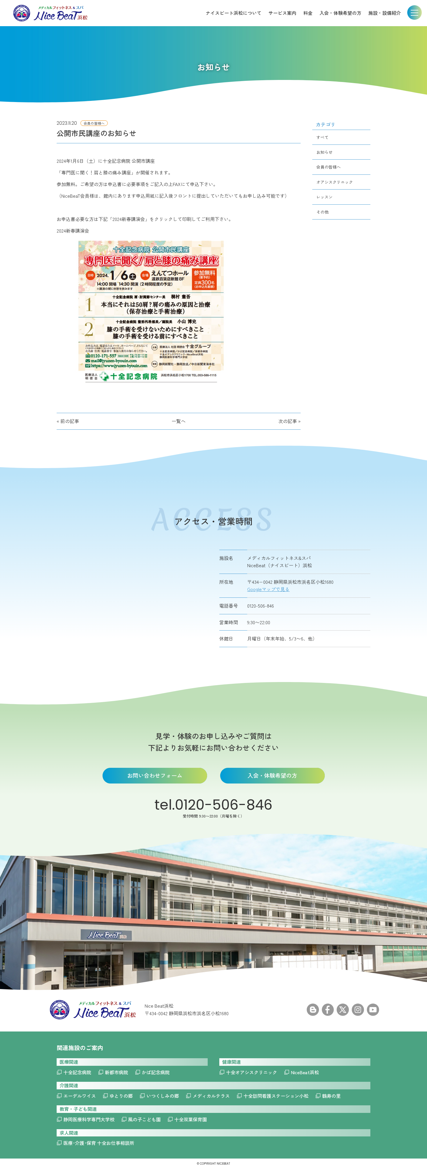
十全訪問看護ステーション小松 (275, 1095)
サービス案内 (282, 12)
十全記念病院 (77, 1072)
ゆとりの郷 (121, 1095)
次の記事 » (289, 420)
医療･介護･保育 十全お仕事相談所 (98, 1142)
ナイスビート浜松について (233, 12)
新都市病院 (116, 1072)
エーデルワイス (79, 1095)
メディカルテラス (211, 1095)
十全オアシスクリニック (251, 1072)
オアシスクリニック (334, 182)
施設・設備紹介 (384, 12)
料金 (308, 12)
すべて (322, 137)
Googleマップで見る (268, 589)
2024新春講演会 (73, 230)
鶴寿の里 (331, 1095)
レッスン (324, 197)
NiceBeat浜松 (305, 1072)
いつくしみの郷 (162, 1095)
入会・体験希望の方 (340, 12)
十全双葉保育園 (190, 1119)
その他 (322, 212)
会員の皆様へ (328, 167)
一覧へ (179, 420)
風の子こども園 (144, 1119)
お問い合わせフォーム (154, 775)
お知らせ (324, 152)
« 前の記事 (68, 420)
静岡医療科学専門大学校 (88, 1119)
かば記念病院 (156, 1072)
